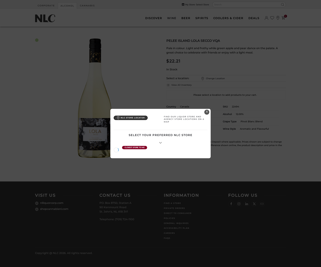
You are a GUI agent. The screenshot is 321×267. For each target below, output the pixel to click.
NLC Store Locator (133, 118)
